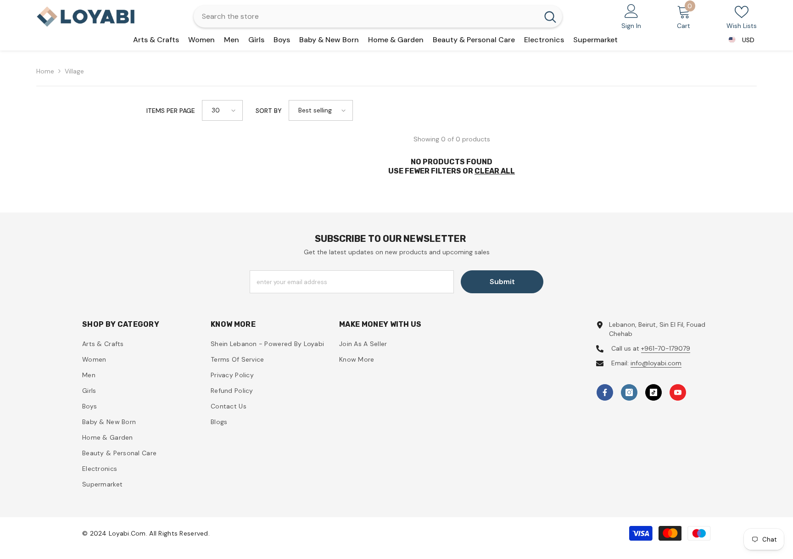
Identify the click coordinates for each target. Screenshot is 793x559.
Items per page (170, 110)
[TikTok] (653, 392)
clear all (495, 171)
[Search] (378, 17)
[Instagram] (629, 392)
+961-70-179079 (665, 348)
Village (74, 71)
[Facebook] (605, 392)
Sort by (269, 110)
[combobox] (366, 17)
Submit (502, 281)
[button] (222, 110)
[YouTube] (678, 392)
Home (45, 71)
